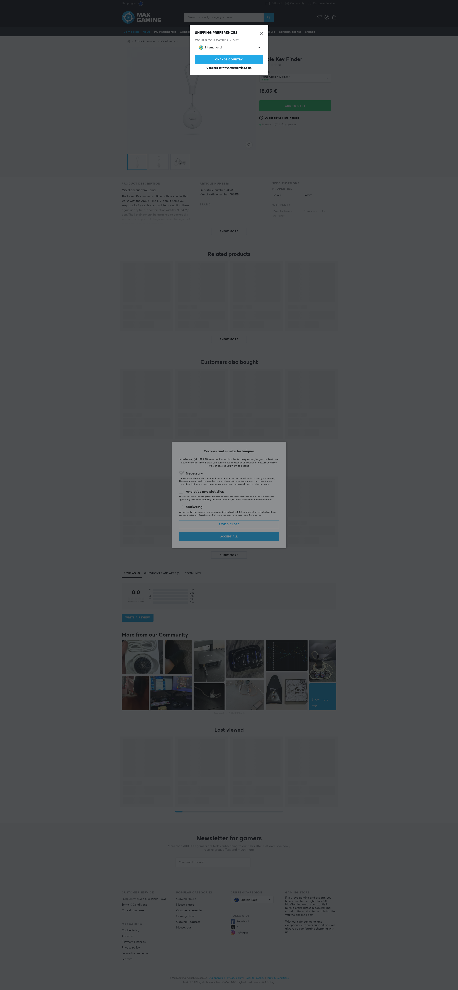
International (213, 47)
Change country (229, 59)
